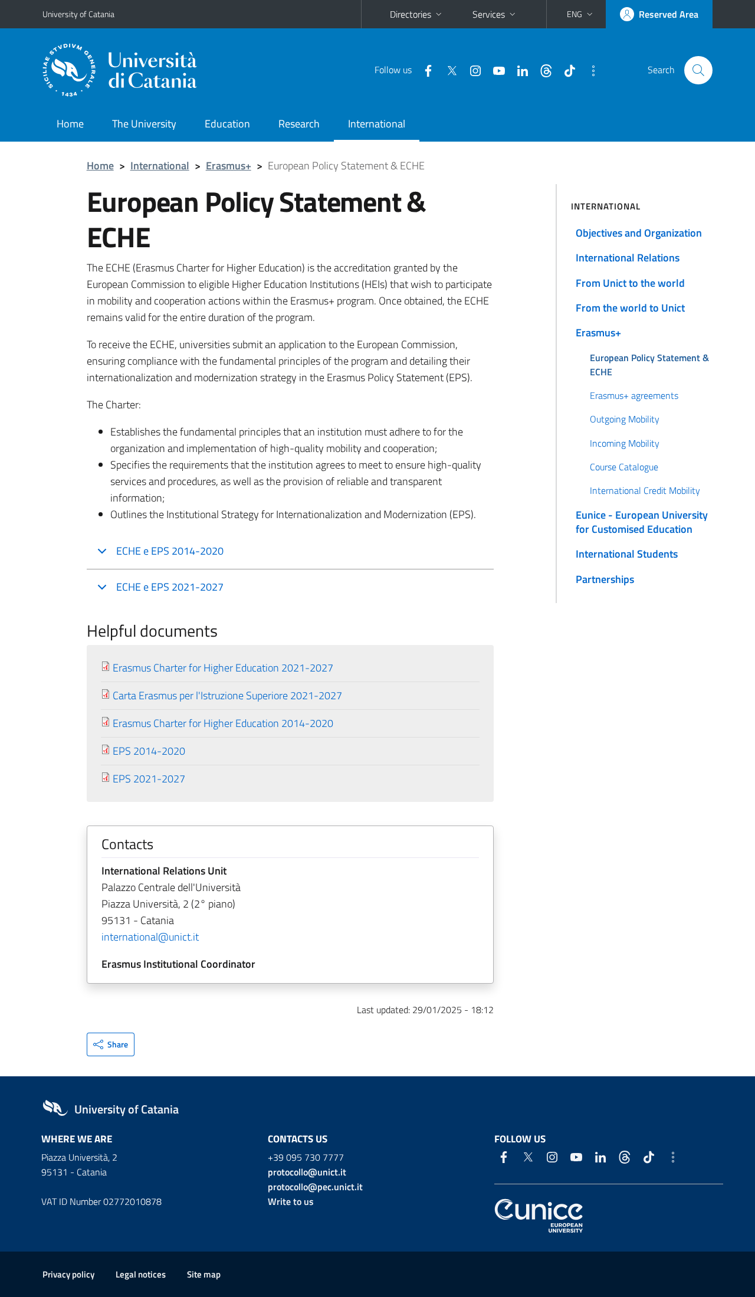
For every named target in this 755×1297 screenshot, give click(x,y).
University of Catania (78, 14)
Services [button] (488, 14)
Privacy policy (68, 1274)
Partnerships (605, 579)
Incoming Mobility (624, 443)
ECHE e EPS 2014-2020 (170, 551)
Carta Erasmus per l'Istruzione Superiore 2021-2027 (227, 695)
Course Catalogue (624, 467)
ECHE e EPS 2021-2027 (170, 587)
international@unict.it (150, 937)
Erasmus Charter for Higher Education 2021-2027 (223, 668)
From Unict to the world (630, 283)
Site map (204, 1274)
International (376, 124)
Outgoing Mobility (624, 419)
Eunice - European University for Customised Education (642, 522)
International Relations (628, 258)
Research (299, 124)
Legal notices (141, 1274)
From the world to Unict (630, 308)
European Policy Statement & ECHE (649, 365)
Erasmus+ (228, 165)
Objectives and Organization (639, 233)
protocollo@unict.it (307, 1172)
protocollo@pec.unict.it (315, 1187)
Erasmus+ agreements (634, 395)
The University (144, 124)
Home (70, 124)
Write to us (291, 1201)
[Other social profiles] (588, 70)
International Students (627, 554)
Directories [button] (410, 14)
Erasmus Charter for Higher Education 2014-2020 (223, 723)
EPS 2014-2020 (149, 751)
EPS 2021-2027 (149, 779)
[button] (581, 14)
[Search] (698, 70)
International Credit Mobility (645, 490)
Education (227, 124)
